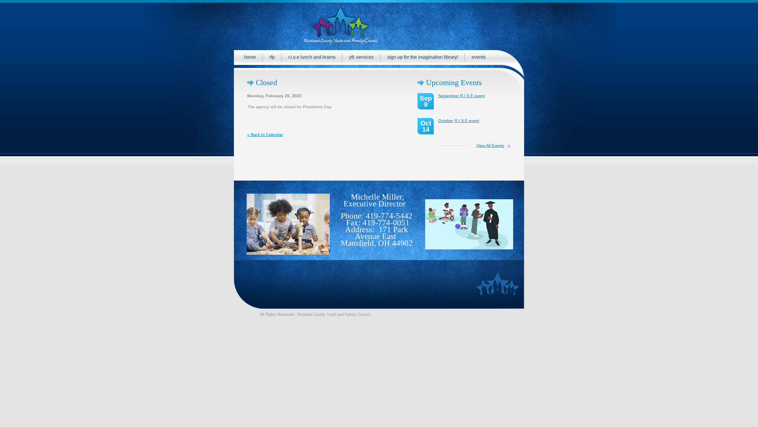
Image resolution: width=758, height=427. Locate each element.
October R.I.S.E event (458, 120)
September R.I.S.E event (461, 95)
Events (479, 57)
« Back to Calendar (265, 134)
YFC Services (361, 57)
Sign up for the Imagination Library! (422, 57)
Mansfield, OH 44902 (377, 243)
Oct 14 (425, 126)
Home (250, 57)
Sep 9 (426, 101)
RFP (272, 57)
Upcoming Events (454, 82)
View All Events (490, 145)
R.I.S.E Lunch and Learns (311, 57)
